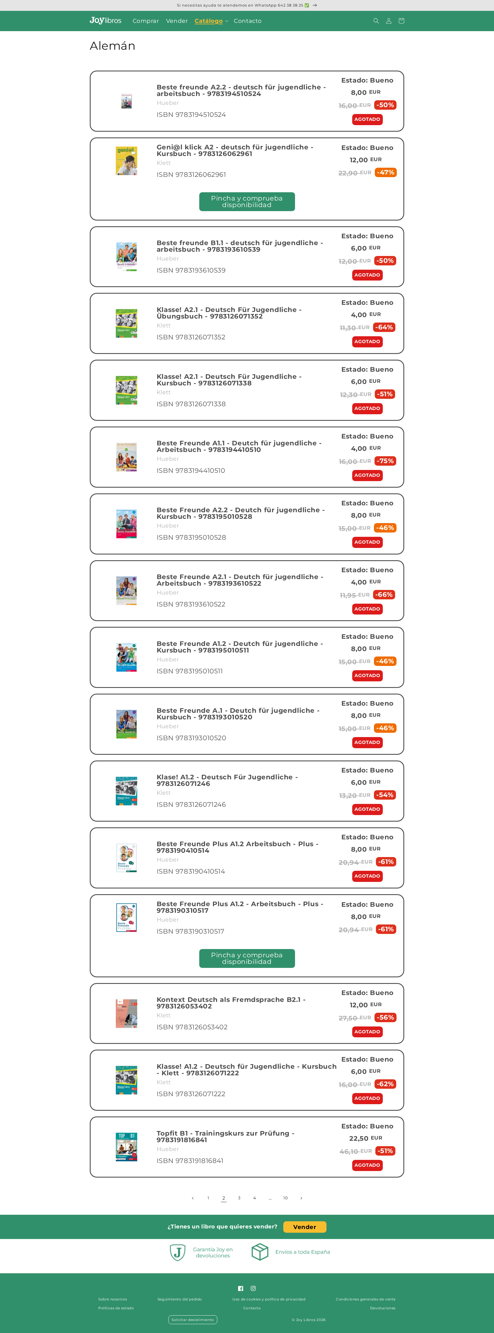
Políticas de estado (116, 1308)
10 (285, 1197)
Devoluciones (383, 1308)
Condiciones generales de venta (366, 1299)
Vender (304, 1227)
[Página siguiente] (301, 1198)
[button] (210, 21)
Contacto (252, 1308)
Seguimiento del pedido (180, 1299)
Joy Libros (306, 1320)
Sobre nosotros (112, 1299)
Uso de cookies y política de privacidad (268, 1299)
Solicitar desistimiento (193, 1320)
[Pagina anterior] (193, 1198)
